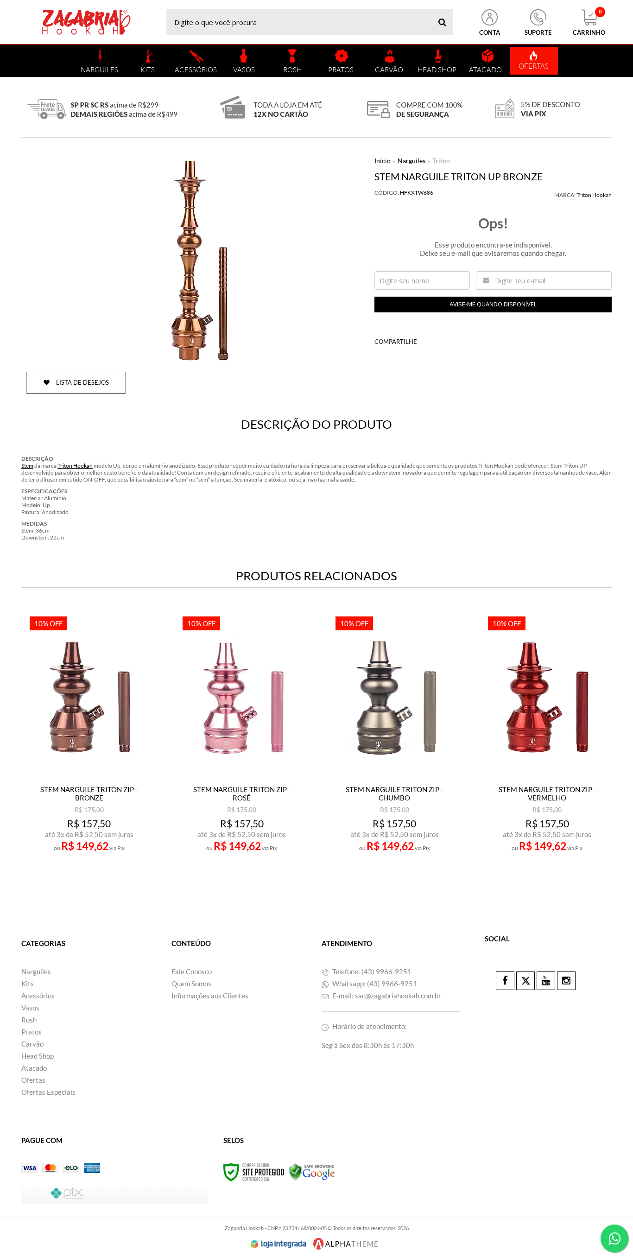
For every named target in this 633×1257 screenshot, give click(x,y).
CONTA (489, 32)
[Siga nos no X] (525, 980)
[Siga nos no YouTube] (546, 980)
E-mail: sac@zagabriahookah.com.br (386, 995)
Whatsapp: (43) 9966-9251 (374, 983)
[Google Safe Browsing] (312, 1171)
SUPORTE (538, 32)
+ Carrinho (109, 872)
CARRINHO (589, 22)
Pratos (31, 1032)
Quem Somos (191, 983)
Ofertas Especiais (48, 1092)
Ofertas (33, 1080)
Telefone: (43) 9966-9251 (371, 971)
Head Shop (37, 1056)
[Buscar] (442, 22)
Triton (441, 161)
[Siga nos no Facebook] (505, 980)
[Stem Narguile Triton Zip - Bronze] (88, 749)
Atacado (34, 1068)
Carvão (32, 1044)
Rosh (29, 1020)
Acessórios (38, 995)
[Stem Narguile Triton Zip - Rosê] (241, 749)
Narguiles (411, 161)
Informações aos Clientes (209, 995)
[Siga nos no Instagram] (566, 980)
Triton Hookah (594, 194)
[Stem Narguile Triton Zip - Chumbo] (394, 749)
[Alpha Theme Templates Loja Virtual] (345, 1244)
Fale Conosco (191, 971)
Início (382, 161)
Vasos (30, 1007)
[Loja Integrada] (278, 1244)
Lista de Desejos (82, 382)
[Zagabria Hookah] (86, 22)
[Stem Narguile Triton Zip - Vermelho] (547, 749)
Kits (27, 983)
